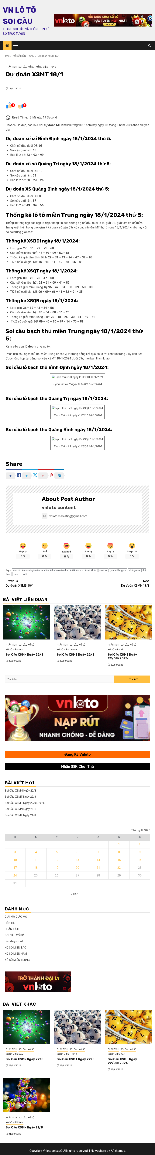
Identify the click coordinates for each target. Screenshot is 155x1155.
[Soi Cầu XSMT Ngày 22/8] (77, 622)
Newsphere (98, 1151)
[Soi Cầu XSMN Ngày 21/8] (26, 1095)
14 (98, 860)
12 (56, 860)
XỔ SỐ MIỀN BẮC (116, 649)
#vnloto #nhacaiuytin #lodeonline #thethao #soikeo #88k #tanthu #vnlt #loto (55, 570)
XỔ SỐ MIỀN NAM (14, 649)
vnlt (25, 574)
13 (77, 860)
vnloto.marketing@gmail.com (68, 516)
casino (103, 570)
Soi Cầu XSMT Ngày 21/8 (20, 815)
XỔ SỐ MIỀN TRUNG (46, 67)
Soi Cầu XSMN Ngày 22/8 (24, 654)
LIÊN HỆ (10, 923)
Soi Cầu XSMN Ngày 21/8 (20, 809)
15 (119, 860)
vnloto (16, 574)
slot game (134, 570)
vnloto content (59, 507)
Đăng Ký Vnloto (77, 754)
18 (36, 867)
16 (140, 860)
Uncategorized (14, 941)
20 (77, 867)
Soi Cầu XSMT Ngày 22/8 (76, 654)
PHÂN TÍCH (11, 67)
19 (56, 867)
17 (15, 867)
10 (15, 860)
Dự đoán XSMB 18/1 (20, 583)
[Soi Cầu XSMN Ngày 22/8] (26, 622)
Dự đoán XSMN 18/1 (135, 583)
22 (119, 867)
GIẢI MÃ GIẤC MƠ (16, 916)
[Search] (149, 45)
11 (36, 860)
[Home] (7, 45)
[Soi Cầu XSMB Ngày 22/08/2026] (128, 622)
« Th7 (74, 894)
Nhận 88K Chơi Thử (77, 766)
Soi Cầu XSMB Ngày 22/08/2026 (122, 656)
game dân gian (118, 570)
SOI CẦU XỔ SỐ (26, 67)
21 (98, 867)
